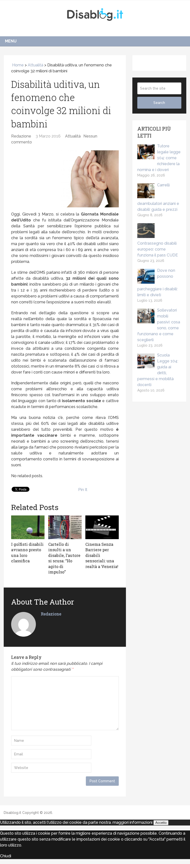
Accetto (160, 823)
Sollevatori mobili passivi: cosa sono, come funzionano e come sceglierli (158, 325)
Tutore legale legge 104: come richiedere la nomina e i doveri (159, 158)
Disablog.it (12, 813)
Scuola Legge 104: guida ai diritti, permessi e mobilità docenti (157, 370)
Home (17, 65)
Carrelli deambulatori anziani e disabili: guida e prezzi (158, 197)
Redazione (21, 136)
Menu (11, 41)
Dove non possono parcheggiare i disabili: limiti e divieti (157, 282)
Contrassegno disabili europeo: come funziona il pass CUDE (157, 249)
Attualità (35, 65)
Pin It (82, 489)
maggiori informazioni (132, 822)
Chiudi (5, 856)
